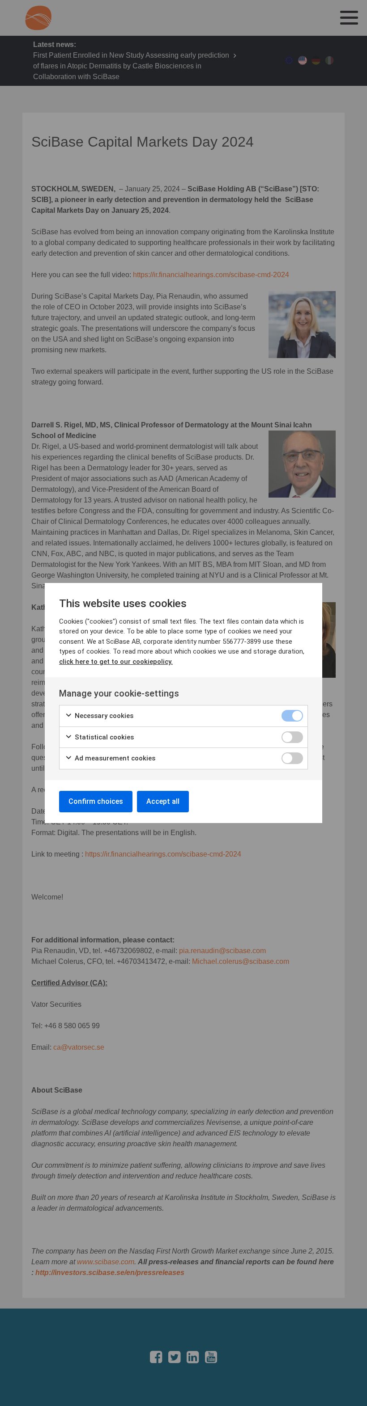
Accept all (162, 801)
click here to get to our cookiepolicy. (116, 662)
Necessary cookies (103, 716)
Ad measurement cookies (114, 758)
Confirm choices (95, 801)
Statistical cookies (103, 737)
